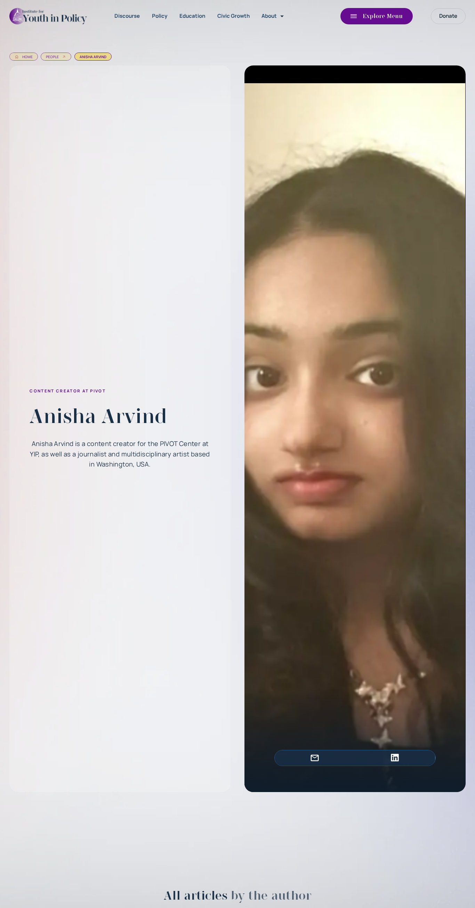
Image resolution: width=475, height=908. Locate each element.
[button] (274, 16)
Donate (448, 15)
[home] (49, 16)
